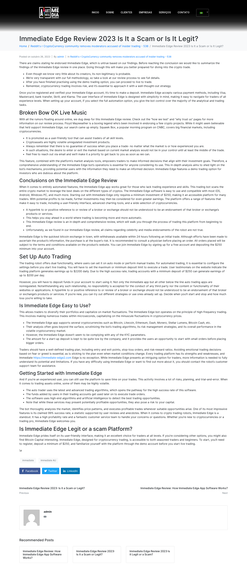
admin (60, 56)
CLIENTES (126, 12)
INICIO (95, 12)
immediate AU (48, 460)
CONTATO (184, 12)
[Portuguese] (201, 13)
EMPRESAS (145, 12)
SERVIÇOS (165, 12)
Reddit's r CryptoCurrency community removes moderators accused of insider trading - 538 (120, 56)
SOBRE (110, 12)
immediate (28, 460)
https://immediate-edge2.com (52, 357)
